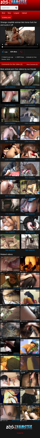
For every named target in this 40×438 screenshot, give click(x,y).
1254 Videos (30, 141)
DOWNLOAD (6, 17)
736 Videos (30, 250)
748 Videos (30, 232)
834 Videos (10, 196)
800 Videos (30, 196)
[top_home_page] (14, 2)
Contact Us (20, 433)
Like (6, 52)
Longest (16, 13)
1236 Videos (10, 160)
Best (3, 13)
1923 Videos (10, 123)
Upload (24, 13)
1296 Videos (10, 141)
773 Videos (10, 214)
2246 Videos (10, 105)
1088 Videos (30, 160)
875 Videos (10, 178)
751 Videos (10, 232)
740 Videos (10, 250)
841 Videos (30, 178)
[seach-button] (16, 8)
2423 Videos (10, 87)
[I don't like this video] (22, 52)
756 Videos (30, 214)
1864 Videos (30, 123)
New (9, 13)
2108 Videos (30, 105)
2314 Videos (30, 87)
